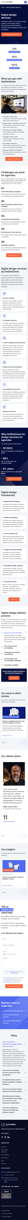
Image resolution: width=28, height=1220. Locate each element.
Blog (2, 1160)
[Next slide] (24, 742)
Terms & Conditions (10, 979)
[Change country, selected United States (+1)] (4, 954)
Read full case (6, 735)
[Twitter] (5, 1137)
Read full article (6, 885)
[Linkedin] (8, 1137)
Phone (5, 951)
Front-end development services (11, 1016)
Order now (14, 599)
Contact (3, 1163)
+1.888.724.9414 (9, 1175)
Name (4, 938)
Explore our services (14, 159)
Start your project (14, 255)
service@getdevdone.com (11, 1172)
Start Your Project (14, 479)
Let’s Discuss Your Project (11, 34)
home (3, 7)
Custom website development (13, 1011)
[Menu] (25, 2)
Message (5, 958)
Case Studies (5, 1155)
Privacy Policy (6, 980)
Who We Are (5, 1157)
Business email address (9, 945)
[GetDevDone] (6, 2)
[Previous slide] (20, 742)
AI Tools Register (6, 1216)
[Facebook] (2, 1137)
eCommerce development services (12, 1022)
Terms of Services (6, 1213)
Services (3, 1147)
